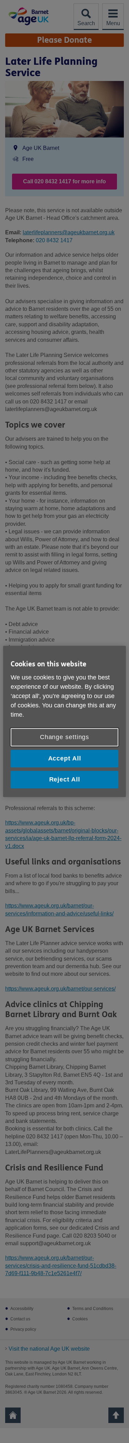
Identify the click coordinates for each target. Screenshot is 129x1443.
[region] (64, 721)
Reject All (64, 779)
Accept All (64, 758)
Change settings (64, 737)
